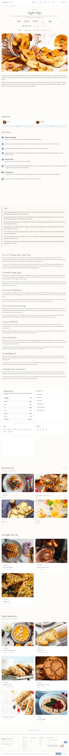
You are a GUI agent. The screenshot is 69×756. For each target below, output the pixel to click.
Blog (45, 2)
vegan (5, 431)
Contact (40, 742)
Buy (18, 126)
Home (3, 6)
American (34, 9)
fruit (4, 429)
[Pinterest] (45, 30)
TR (66, 2)
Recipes (33, 2)
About (40, 740)
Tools (49, 2)
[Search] (58, 2)
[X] (40, 30)
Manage (64, 753)
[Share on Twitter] (37, 429)
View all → (65, 468)
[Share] (48, 30)
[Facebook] (38, 30)
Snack (7, 6)
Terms (40, 745)
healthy (20, 429)
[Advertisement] (34, 101)
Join (65, 742)
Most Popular (25, 743)
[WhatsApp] (43, 30)
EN (63, 2)
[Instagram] (3, 744)
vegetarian (9, 429)
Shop (53, 2)
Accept (58, 753)
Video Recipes (25, 745)
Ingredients (25, 749)
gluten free (10, 431)
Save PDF (29, 30)
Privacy (40, 743)
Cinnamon (42, 121)
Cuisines (41, 2)
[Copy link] (50, 30)
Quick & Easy (25, 742)
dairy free (15, 429)
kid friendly (26, 429)
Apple (8, 121)
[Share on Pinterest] (43, 429)
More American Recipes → (34, 730)
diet (30, 429)
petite (8, 2)
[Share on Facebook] (40, 429)
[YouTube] (10, 744)
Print (21, 30)
